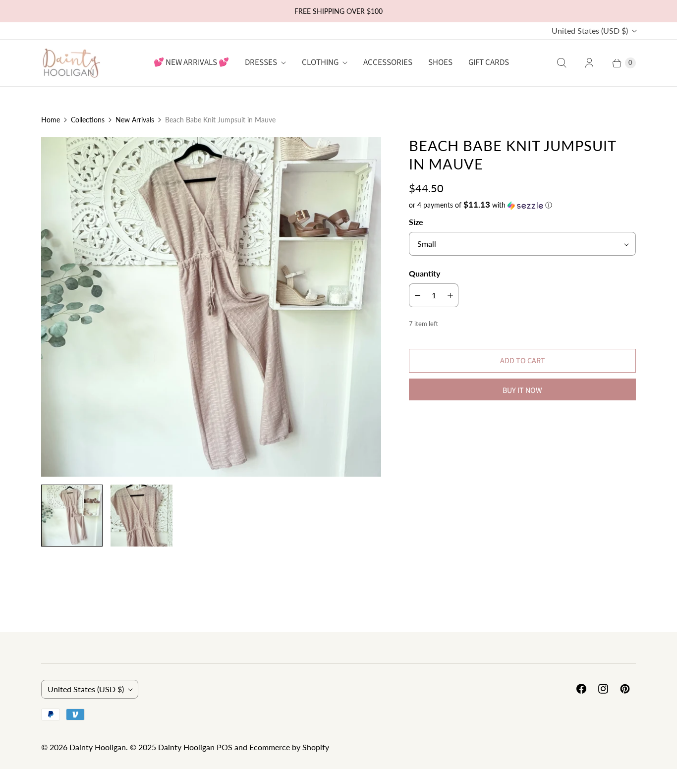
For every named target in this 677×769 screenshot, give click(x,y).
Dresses (261, 62)
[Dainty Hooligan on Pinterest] (625, 689)
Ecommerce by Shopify (289, 747)
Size (416, 221)
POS (224, 747)
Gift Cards (488, 62)
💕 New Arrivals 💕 (191, 62)
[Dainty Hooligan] (71, 63)
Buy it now (522, 390)
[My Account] (589, 63)
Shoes (440, 62)
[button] (522, 205)
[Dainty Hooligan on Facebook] (581, 689)
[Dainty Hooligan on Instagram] (603, 689)
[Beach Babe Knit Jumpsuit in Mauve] (211, 307)
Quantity (424, 273)
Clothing (320, 62)
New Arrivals (134, 119)
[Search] (561, 63)
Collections (88, 119)
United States (590, 30)
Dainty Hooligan (97, 747)
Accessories (387, 62)
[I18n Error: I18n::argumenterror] (72, 515)
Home (50, 119)
